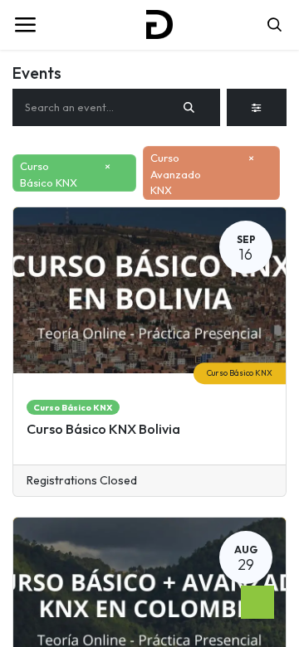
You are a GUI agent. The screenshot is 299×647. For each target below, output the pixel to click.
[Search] (189, 108)
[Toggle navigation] (24, 24)
